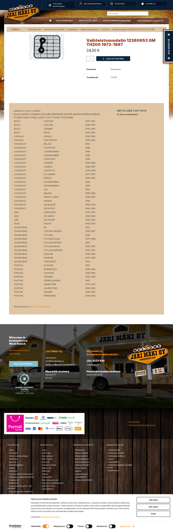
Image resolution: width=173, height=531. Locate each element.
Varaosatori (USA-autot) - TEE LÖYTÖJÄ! (19, 487)
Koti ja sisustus (80, 468)
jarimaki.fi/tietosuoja (50, 517)
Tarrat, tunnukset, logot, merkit (21, 474)
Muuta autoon (14, 483)
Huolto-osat (46, 453)
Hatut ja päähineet (82, 459)
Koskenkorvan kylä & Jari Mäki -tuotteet (119, 466)
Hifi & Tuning (47, 459)
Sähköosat (13, 471)
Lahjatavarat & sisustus (150, 20)
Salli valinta (153, 507)
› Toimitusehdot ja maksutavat (141, 425)
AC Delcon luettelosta (40, 306)
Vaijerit (45, 474)
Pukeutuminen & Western (83, 445)
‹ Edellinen (15, 29)
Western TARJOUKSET (84, 480)
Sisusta (11, 468)
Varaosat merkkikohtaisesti (53, 483)
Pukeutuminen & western (117, 20)
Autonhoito (13, 453)
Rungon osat (46, 468)
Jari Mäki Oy (150, 4)
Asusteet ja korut (81, 474)
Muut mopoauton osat (50, 480)
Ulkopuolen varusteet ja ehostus (21, 477)
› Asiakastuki (133, 422)
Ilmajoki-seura (113, 470)
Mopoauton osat (88, 20)
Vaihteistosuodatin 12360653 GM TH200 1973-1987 (133, 29)
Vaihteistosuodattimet (89, 29)
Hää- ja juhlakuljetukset (92, 4)
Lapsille (78, 471)
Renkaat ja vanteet (16, 465)
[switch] (69, 526)
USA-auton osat (64, 20)
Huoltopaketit (47, 456)
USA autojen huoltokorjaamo (59, 5)
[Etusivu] (50, 20)
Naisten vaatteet (81, 456)
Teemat (111, 459)
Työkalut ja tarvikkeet (116, 456)
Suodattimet (72, 29)
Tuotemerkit (80, 450)
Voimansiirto (14, 480)
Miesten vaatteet (81, 453)
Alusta (11, 450)
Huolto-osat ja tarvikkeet (54, 29)
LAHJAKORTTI (47, 489)
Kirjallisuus (13, 459)
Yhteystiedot (120, 4)
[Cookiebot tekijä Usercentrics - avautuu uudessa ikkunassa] (15, 526)
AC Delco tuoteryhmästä (127, 114)
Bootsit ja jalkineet (82, 462)
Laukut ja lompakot (82, 465)
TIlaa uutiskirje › (23, 364)
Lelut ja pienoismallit (116, 453)
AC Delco (105, 29)
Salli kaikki (153, 500)
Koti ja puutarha (114, 450)
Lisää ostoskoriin (115, 59)
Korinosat (13, 462)
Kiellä (153, 514)
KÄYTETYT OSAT (48, 486)
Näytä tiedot (125, 526)
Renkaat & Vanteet (49, 465)
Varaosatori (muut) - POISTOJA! (21, 491)
